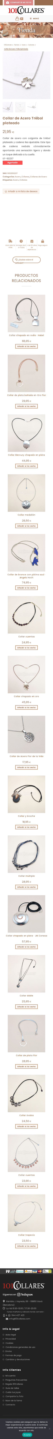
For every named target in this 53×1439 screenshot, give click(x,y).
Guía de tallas (12, 1388)
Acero (24, 45)
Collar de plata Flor (26, 1055)
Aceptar (27, 1435)
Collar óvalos (26, 1115)
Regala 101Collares (14, 1384)
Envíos (9, 1351)
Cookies (9, 1343)
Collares (31, 45)
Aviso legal (11, 1334)
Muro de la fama (14, 1400)
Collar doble (26, 995)
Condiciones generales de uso (20, 1347)
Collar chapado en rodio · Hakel (26, 335)
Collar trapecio (26, 1235)
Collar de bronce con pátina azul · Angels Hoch (26, 576)
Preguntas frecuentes (16, 1380)
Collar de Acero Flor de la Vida (26, 756)
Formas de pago (14, 1355)
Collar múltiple (26, 876)
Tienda (16, 45)
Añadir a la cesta (26, 346)
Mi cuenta (10, 1375)
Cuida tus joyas (13, 1392)
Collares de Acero (38, 176)
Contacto (10, 1404)
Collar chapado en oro (26, 696)
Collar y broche (26, 816)
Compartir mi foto (20, 2)
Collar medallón (26, 514)
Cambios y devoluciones (18, 1359)
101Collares (8, 45)
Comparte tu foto (14, 1396)
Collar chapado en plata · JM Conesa (26, 935)
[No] (49, 1428)
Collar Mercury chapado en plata (26, 455)
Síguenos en (9, 1294)
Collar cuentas (26, 636)
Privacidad (11, 1338)
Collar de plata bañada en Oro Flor (26, 395)
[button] (21, 191)
